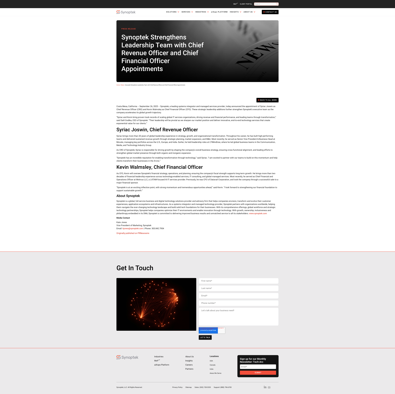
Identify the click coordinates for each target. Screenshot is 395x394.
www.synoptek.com (258, 213)
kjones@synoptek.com (133, 228)
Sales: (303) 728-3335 (203, 387)
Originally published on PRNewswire (132, 233)
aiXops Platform (161, 364)
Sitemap (188, 387)
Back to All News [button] (268, 100)
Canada (212, 365)
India (211, 369)
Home (118, 85)
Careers (189, 364)
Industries (158, 356)
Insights (189, 360)
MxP (236, 4)
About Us (189, 356)
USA (211, 361)
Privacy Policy (177, 387)
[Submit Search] (277, 4)
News (122, 85)
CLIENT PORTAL (246, 4)
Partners (189, 368)
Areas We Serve (215, 373)
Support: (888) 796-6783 (223, 387)
